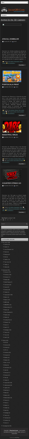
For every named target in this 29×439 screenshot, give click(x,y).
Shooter (6, 322)
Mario (5, 297)
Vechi (5, 337)
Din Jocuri (5, 242)
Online (21, 61)
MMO (5, 302)
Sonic (5, 325)
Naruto (5, 309)
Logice (22, 110)
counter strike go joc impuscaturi (12, 208)
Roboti (5, 317)
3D (9, 61)
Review (6, 254)
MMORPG (6, 304)
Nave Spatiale (7, 312)
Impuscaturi (16, 61)
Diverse (16, 110)
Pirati (5, 402)
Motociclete (7, 307)
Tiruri (5, 335)
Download (5, 270)
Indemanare (7, 385)
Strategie (6, 330)
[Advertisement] (12, 46)
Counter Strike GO (11, 183)
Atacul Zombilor (10, 39)
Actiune (12, 61)
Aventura (12, 110)
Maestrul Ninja (10, 135)
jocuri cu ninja (10, 160)
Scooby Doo (7, 320)
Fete (20, 110)
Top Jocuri (6, 262)
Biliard (5, 365)
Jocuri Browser (7, 249)
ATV (5, 350)
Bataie (19, 158)
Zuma (5, 423)
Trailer (5, 264)
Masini (5, 299)
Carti (5, 370)
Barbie (5, 357)
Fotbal (5, 292)
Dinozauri (6, 372)
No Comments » (11, 63)
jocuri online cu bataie (18, 160)
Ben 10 (6, 362)
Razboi (6, 314)
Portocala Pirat (10, 84)
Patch (5, 252)
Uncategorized (6, 426)
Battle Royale (7, 282)
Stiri (5, 257)
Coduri (5, 247)
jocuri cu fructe (13, 111)
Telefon (6, 259)
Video (5, 267)
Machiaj (6, 390)
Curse (5, 287)
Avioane (6, 277)
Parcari (6, 400)
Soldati (6, 407)
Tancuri (6, 332)
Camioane (6, 284)
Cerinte (6, 244)
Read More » (22, 65)
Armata (6, 347)
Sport (5, 327)
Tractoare (6, 417)
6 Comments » (10, 210)
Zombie (4, 63)
